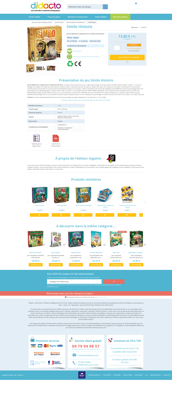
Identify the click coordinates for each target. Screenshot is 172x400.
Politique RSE (107, 375)
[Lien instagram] (117, 293)
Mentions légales (155, 375)
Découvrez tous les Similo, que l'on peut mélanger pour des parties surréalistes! (86, 100)
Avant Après (55, 253)
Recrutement (139, 375)
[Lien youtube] (111, 293)
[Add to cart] (39, 215)
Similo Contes (76, 253)
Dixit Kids (116, 253)
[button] (27, 202)
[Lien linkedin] (123, 293)
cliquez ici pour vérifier (101, 297)
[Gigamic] (109, 158)
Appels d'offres (127, 375)
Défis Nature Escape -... (136, 253)
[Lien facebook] (106, 293)
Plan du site (167, 375)
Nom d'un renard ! (35, 253)
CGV (146, 375)
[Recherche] (105, 6)
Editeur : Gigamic (73, 38)
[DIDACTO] (45, 6)
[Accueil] (28, 22)
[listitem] (39, 202)
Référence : (135, 27)
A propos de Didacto (94, 375)
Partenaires (117, 375)
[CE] (77, 67)
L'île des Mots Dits (96, 253)
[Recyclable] (70, 67)
